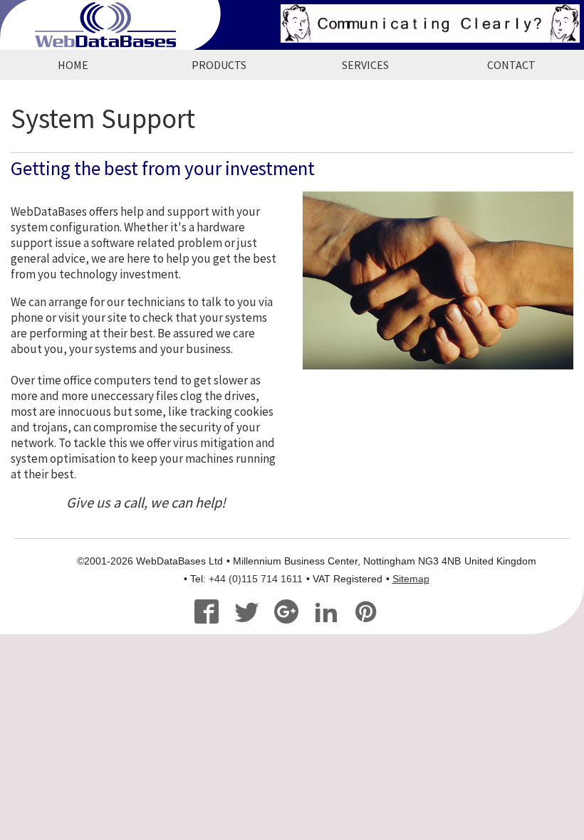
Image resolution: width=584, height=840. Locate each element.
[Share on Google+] (292, 613)
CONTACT (511, 65)
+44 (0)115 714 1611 (256, 579)
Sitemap (410, 579)
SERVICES (365, 65)
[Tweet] (252, 613)
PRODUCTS (219, 65)
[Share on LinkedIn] (332, 613)
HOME (73, 65)
